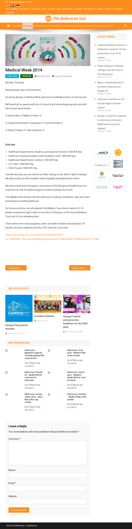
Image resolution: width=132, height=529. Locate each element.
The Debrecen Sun (69, 18)
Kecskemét (68, 9)
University (46, 26)
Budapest (24, 9)
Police (54, 26)
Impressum (32, 526)
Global (94, 26)
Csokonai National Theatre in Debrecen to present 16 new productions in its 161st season (112, 51)
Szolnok (10, 12)
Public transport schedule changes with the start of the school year (110, 70)
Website (13, 496)
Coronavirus (28, 26)
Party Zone (12, 76)
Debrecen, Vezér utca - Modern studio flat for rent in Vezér (76, 376)
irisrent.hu (102, 26)
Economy (37, 26)
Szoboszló (118, 9)
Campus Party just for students (16, 327)
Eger (44, 9)
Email (12, 483)
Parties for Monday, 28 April (18, 268)
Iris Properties (19, 342)
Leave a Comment (63, 76)
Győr (59, 9)
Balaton (14, 9)
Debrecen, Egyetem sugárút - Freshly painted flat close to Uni (34, 354)
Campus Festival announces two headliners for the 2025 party (75, 321)
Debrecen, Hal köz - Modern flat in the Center (76, 397)
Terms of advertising (15, 526)
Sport (59, 26)
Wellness (73, 26)
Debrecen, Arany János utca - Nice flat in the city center (34, 398)
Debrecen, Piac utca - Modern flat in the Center (76, 353)
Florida (110, 26)
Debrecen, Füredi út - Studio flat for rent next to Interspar (33, 376)
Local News (17, 26)
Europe (51, 9)
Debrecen (35, 9)
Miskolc (78, 9)
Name (12, 470)
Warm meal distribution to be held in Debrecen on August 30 (111, 86)
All (8, 9)
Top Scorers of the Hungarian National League (81, 268)
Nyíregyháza (89, 9)
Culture (65, 26)
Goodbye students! (44, 316)
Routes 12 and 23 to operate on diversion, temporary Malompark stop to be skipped (112, 122)
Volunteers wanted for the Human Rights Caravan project (111, 103)
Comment (14, 439)
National (81, 26)
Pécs (100, 9)
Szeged (107, 9)
